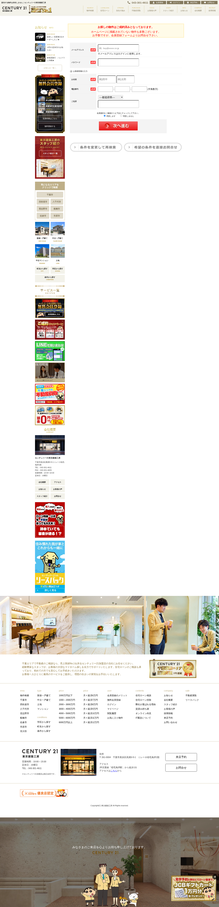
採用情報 (168, 713)
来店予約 (193, 2)
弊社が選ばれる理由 (146, 704)
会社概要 (42, 482)
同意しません (128, 116)
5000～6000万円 (67, 718)
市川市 (23, 731)
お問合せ (211, 2)
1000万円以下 (66, 695)
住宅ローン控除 (143, 700)
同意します (110, 116)
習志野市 (43, 208)
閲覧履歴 (111, 713)
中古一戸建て (44, 700)
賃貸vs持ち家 (142, 709)
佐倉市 (43, 216)
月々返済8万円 (90, 704)
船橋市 (57, 208)
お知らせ (42, 489)
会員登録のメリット (117, 695)
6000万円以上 (66, 722)
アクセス (57, 482)
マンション (42, 709)
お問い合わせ (170, 722)
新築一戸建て (44, 695)
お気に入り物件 (115, 718)
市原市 (57, 216)
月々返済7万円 (90, 700)
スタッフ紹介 (42, 496)
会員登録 (159, 2)
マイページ (112, 709)
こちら (114, 770)
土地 (39, 704)
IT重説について (143, 718)
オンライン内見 (143, 713)
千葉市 (50, 194)
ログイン (176, 2)
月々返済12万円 (91, 722)
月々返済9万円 (90, 709)
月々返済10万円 (91, 713)
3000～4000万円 (67, 709)
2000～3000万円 (67, 704)
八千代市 (57, 201)
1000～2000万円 (67, 700)
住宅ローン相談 (143, 695)
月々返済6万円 (90, 695)
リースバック (192, 700)
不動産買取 (191, 695)
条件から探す (44, 731)
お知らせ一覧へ (50, 68)
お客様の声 (57, 489)
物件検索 (24, 695)
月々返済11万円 (91, 718)
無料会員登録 (114, 700)
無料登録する (50, 126)
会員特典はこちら (50, 118)
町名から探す (44, 726)
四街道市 (43, 201)
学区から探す (44, 722)
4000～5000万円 (67, 713)
